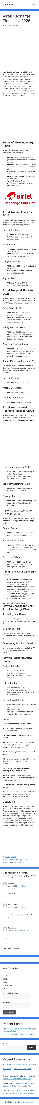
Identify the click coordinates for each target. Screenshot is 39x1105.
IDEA (6, 979)
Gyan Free (8, 4)
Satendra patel (8, 1076)
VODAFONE (8, 985)
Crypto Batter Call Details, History (24, 1064)
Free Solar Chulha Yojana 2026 (16, 860)
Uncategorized (10, 857)
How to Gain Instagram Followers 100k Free (19, 1034)
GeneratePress (29, 1102)
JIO (5, 976)
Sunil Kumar (7, 1069)
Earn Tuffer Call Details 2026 (15, 862)
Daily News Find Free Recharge (14, 603)
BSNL (6, 982)
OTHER (7, 988)
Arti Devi (6, 1064)
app (25, 673)
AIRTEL (7, 973)
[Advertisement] (19, 49)
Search (5, 1044)
